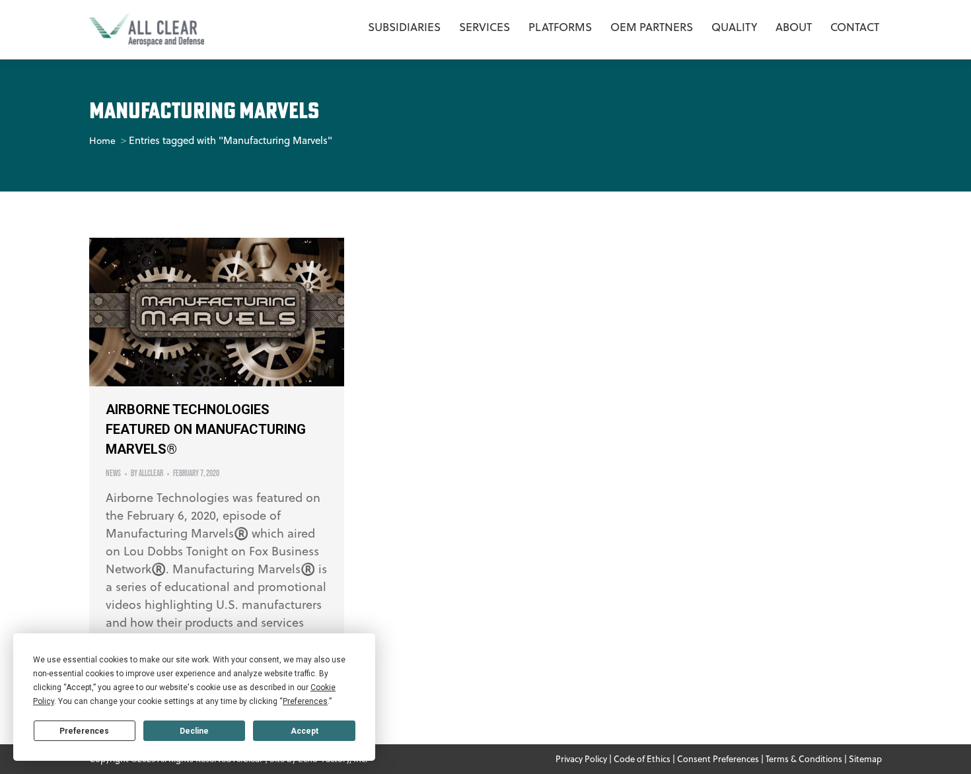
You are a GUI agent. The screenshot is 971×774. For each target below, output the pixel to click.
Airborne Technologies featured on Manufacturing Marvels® (206, 429)
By (147, 473)
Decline (194, 731)
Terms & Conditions (804, 759)
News (113, 473)
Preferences (84, 731)
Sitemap (865, 759)
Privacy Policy (581, 759)
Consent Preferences (718, 759)
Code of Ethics (642, 759)
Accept (304, 731)
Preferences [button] (305, 701)
